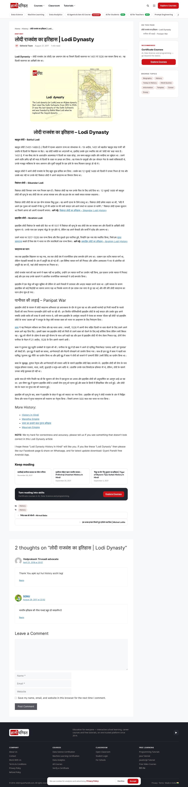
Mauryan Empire (31, 427)
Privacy (155, 783)
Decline (121, 781)
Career (171, 87)
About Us (13, 752)
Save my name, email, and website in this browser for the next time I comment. (62, 698)
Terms (161, 783)
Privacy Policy (15, 768)
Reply (21, 580)
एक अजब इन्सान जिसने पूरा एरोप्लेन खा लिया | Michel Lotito (103, 522)
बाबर (17, 327)
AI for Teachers (139, 14)
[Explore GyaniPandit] (154, 5)
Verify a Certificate (61, 768)
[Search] (147, 5)
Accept (133, 781)
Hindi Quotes (166, 83)
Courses (39, 5)
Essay (145, 92)
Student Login (102, 756)
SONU (26, 596)
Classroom (54, 5)
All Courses (57, 764)
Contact (12, 756)
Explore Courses (168, 5)
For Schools (101, 760)
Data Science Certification (64, 752)
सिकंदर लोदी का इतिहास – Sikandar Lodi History (83, 210)
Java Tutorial (144, 756)
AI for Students (115, 14)
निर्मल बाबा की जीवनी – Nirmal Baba (33, 515)
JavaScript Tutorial (147, 760)
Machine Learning (36, 14)
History (25, 29)
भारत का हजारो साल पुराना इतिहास (36, 423)
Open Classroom (103, 752)
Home (17, 29)
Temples (160, 87)
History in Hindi (30, 415)
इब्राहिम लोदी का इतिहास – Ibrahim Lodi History (104, 241)
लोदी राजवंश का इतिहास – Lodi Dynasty (156, 30)
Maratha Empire (30, 419)
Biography (147, 78)
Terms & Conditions (17, 764)
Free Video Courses (147, 764)
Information (148, 87)
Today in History (150, 83)
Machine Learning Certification (66, 756)
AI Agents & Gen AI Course (83, 14)
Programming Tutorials (149, 752)
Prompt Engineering (164, 14)
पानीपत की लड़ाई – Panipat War (155, 34)
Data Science (17, 14)
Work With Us (15, 760)
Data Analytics (55, 14)
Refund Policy (15, 772)
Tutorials (69, 5)
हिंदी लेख (142, 768)
